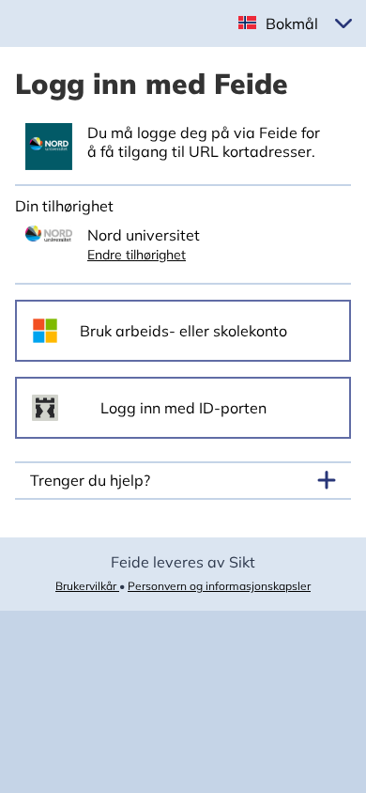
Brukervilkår (87, 586)
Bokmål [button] (292, 23)
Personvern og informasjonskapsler (219, 586)
